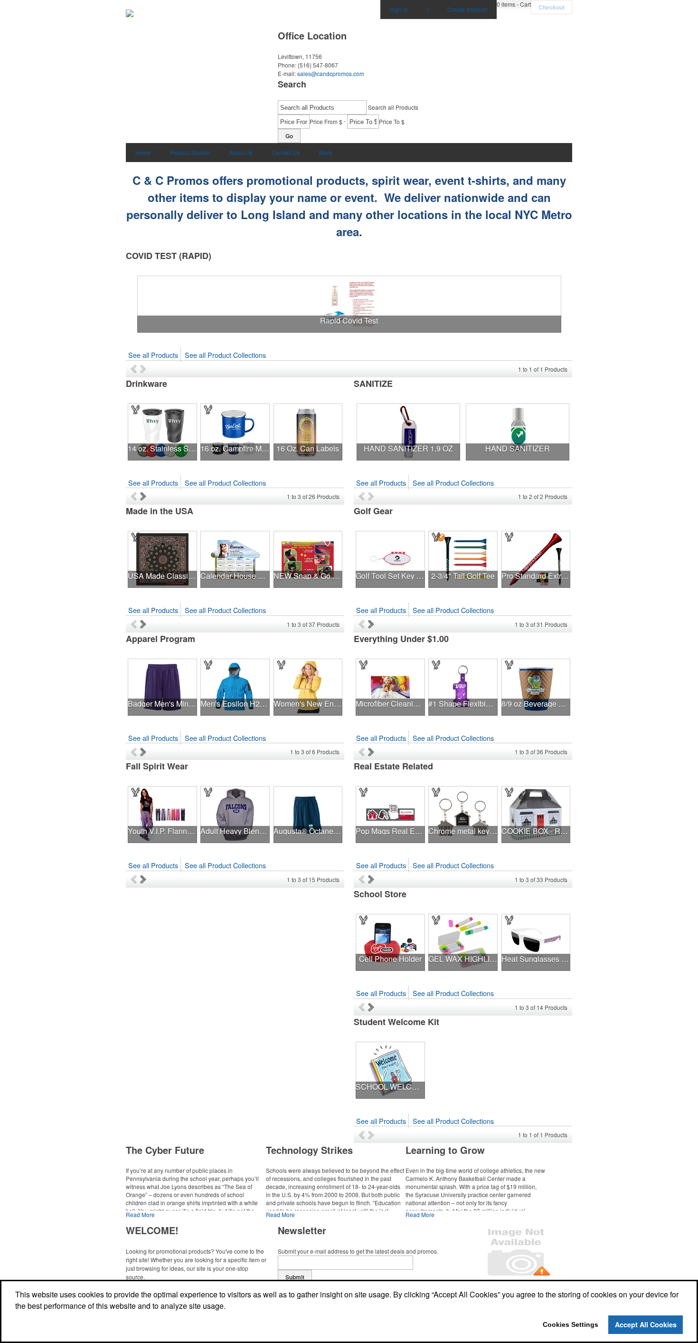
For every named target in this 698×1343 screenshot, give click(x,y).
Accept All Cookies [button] (646, 1324)
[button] (514, 4)
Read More (140, 1214)
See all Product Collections (225, 355)
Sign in (399, 9)
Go (289, 136)
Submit (294, 1277)
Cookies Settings (570, 1324)
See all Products (153, 355)
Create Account (467, 9)
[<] (135, 369)
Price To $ (392, 121)
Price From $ (326, 121)
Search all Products (393, 107)
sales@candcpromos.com (330, 73)
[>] (144, 369)
